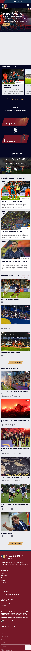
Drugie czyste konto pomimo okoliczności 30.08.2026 (11, 595)
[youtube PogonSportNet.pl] (15, 1)
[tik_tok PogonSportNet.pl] (27, 1)
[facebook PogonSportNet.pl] (21, 1)
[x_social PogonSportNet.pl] (24, 1)
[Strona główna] (4, 6)
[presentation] (16, 66)
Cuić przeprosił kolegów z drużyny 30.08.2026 (10, 604)
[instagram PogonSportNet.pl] (18, 1)
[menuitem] (2, 573)
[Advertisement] (15, 48)
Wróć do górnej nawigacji (15, 552)
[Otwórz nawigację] (28, 5)
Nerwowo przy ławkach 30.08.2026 (7, 599)
